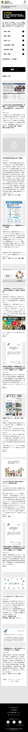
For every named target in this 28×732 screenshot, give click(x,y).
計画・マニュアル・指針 (14, 195)
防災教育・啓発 (8, 49)
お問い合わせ (14, 707)
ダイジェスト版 (14, 332)
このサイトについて (15, 714)
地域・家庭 (7, 31)
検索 (12, 69)
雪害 (9, 516)
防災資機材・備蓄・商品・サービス (11, 618)
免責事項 (15, 710)
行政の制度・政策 (9, 45)
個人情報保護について (14, 712)
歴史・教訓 (7, 54)
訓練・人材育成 (18, 126)
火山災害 (10, 126)
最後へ (17, 681)
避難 (4, 127)
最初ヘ (5, 679)
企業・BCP (7, 40)
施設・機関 (7, 36)
